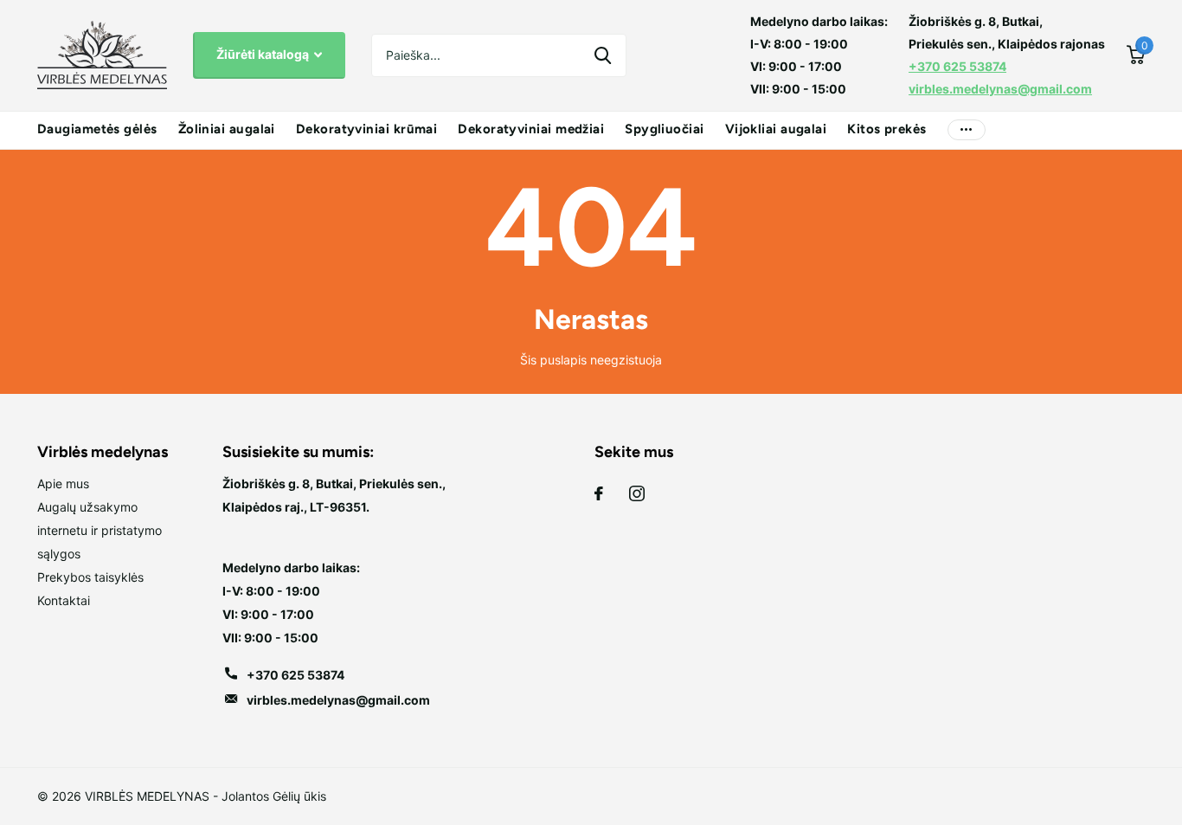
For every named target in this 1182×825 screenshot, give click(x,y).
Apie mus (63, 483)
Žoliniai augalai (226, 129)
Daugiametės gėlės (97, 129)
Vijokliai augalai (776, 129)
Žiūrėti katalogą (264, 54)
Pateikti (602, 55)
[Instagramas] (637, 493)
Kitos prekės (886, 129)
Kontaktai (63, 600)
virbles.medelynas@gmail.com (1000, 88)
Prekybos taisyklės (90, 577)
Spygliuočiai (664, 129)
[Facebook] (598, 493)
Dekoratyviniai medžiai (531, 129)
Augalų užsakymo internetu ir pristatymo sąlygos (99, 530)
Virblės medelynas (102, 451)
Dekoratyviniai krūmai (366, 129)
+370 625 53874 (957, 66)
